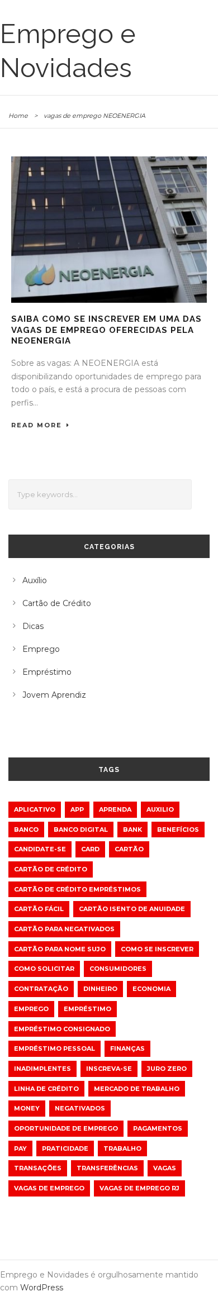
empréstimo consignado (62, 1029)
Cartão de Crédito (56, 603)
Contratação (41, 989)
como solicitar (44, 969)
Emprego (41, 649)
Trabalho (122, 1148)
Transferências (107, 1168)
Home (18, 116)
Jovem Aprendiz (54, 695)
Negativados (80, 1108)
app (77, 809)
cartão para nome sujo (60, 949)
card (90, 849)
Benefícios (178, 829)
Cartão (129, 849)
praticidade (65, 1148)
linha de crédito (46, 1089)
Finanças (127, 1048)
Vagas (164, 1168)
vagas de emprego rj (139, 1188)
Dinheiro (100, 989)
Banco (26, 829)
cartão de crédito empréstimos (77, 889)
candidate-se (40, 849)
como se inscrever (157, 949)
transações (37, 1168)
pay (20, 1148)
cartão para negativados (64, 929)
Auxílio (34, 580)
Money (27, 1108)
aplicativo (34, 809)
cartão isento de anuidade (132, 909)
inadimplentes (42, 1069)
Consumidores (117, 969)
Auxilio (160, 809)
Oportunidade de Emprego (66, 1128)
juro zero (167, 1069)
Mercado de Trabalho (136, 1089)
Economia (151, 989)
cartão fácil (39, 909)
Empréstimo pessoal (54, 1048)
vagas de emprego (49, 1188)
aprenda (115, 809)
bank (132, 829)
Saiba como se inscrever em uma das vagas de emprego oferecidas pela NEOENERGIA (106, 330)
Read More (36, 425)
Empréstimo (47, 672)
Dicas (33, 626)
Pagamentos (157, 1128)
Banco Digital (81, 829)
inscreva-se (109, 1069)
